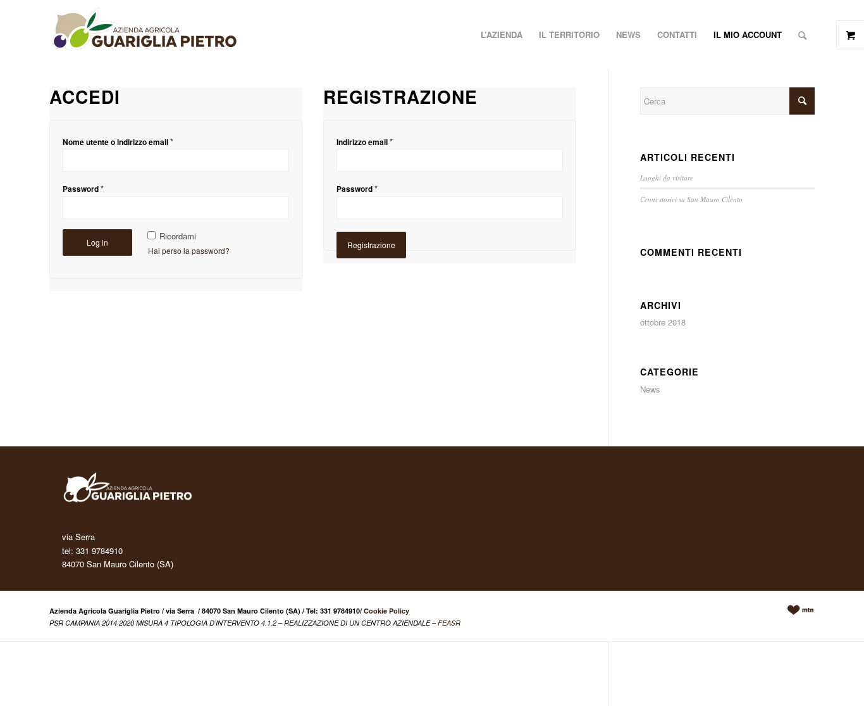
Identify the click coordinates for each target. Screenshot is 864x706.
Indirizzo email (364, 142)
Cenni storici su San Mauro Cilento (691, 199)
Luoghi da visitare (666, 177)
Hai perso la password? (189, 250)
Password (83, 188)
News (650, 389)
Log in (97, 242)
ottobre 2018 (663, 322)
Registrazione (371, 244)
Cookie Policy (386, 610)
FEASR (449, 622)
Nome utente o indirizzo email (118, 142)
